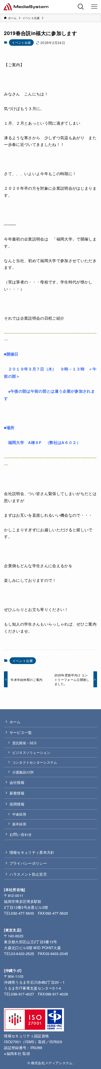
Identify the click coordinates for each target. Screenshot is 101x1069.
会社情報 (17, 782)
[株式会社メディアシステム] (26, 6)
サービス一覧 (21, 732)
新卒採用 (19, 824)
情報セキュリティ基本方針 (32, 852)
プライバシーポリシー (28, 863)
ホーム (15, 721)
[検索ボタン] (81, 6)
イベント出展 (21, 42)
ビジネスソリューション (31, 752)
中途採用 (19, 814)
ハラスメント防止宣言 (28, 874)
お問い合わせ (21, 834)
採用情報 (17, 804)
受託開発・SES (24, 743)
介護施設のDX (23, 772)
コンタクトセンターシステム (34, 762)
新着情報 (17, 793)
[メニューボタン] (94, 6)
